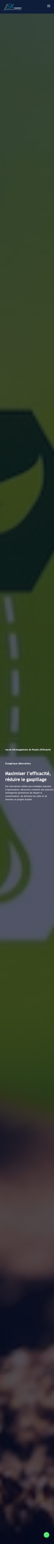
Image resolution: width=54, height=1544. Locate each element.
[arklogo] (12, 7)
